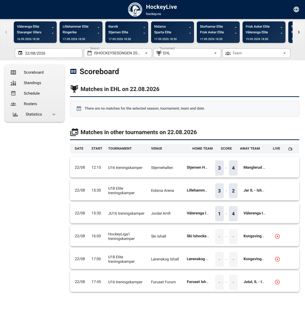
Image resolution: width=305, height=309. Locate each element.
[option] (34, 72)
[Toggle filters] (296, 9)
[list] (34, 93)
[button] (208, 53)
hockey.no (153, 14)
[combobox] (118, 53)
